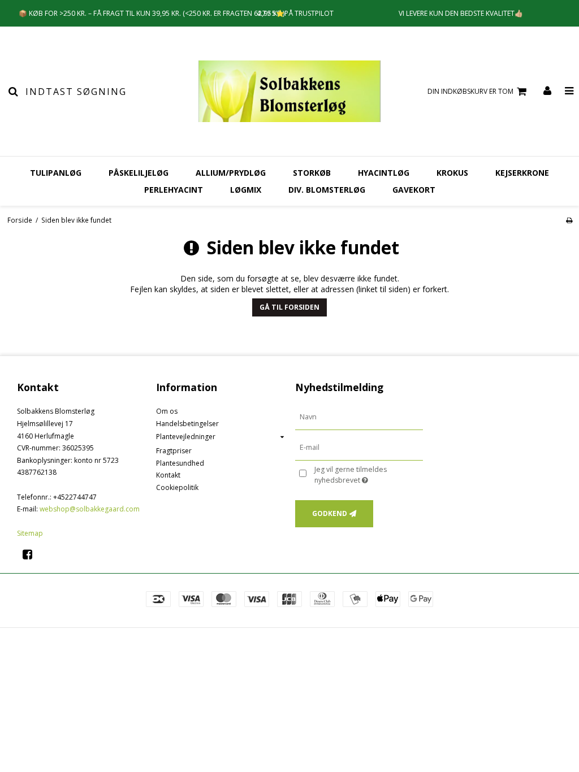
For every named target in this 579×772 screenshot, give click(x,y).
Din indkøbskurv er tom (470, 91)
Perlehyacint (173, 189)
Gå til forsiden (289, 307)
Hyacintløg (383, 172)
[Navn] (359, 416)
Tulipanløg (55, 172)
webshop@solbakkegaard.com (90, 509)
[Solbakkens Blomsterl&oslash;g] (289, 91)
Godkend (329, 513)
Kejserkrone (522, 172)
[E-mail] (359, 447)
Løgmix (245, 189)
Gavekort (413, 189)
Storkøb (312, 172)
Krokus (452, 172)
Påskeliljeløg (138, 172)
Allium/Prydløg (231, 172)
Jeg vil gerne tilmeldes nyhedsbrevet (368, 474)
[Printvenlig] (569, 219)
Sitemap (30, 533)
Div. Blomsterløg (326, 189)
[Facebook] (31, 554)
